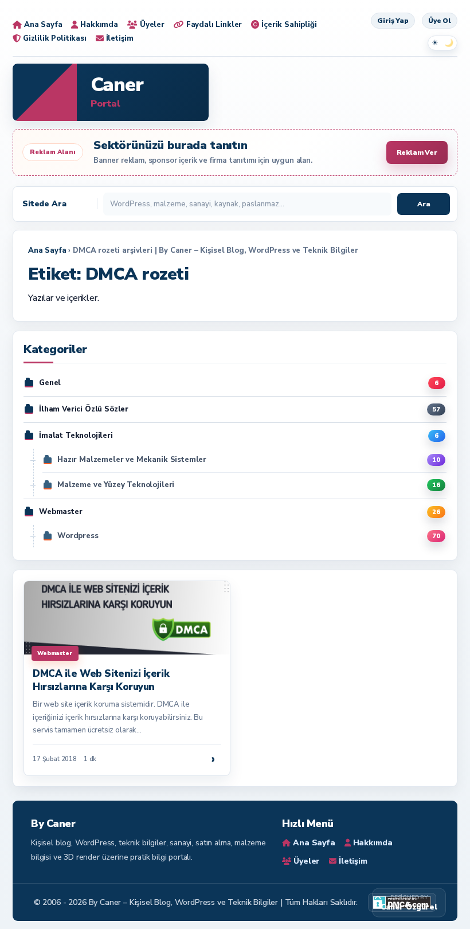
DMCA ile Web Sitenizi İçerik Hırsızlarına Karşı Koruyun (101, 680)
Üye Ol (439, 20)
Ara (423, 204)
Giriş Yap (393, 20)
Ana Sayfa (47, 250)
